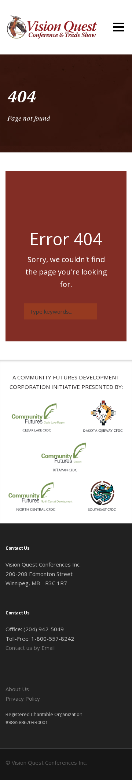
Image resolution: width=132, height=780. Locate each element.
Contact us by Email (30, 647)
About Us (17, 689)
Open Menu (118, 27)
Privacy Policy (23, 698)
